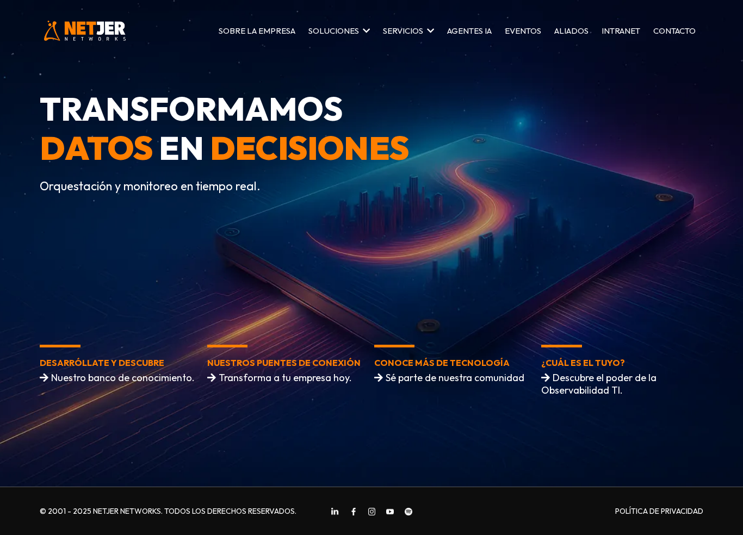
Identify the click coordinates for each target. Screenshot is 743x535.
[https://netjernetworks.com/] (85, 31)
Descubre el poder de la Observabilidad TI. (599, 383)
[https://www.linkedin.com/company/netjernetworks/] (335, 511)
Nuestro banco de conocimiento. (123, 377)
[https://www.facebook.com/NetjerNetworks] (353, 511)
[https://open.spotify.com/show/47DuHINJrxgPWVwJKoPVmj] (408, 511)
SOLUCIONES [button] (334, 31)
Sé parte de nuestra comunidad (455, 377)
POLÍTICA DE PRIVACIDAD (659, 511)
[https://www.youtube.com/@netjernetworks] (390, 511)
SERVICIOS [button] (404, 31)
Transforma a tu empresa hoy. (285, 377)
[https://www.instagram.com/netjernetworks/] (372, 511)
